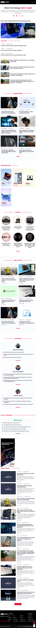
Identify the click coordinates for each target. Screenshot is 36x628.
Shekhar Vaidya (9, 48)
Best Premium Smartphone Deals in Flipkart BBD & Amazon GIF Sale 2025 (9, 151)
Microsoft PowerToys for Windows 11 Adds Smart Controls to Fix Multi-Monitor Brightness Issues (18, 381)
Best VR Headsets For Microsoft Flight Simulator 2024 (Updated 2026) (26, 132)
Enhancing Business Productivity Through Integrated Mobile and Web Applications (25, 526)
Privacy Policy (31, 619)
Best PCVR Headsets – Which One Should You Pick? (26, 112)
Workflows (20, 564)
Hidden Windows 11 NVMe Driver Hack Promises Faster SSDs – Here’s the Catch (18, 355)
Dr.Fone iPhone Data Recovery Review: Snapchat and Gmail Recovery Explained (22, 74)
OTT (14, 615)
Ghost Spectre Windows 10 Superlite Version (25, 580)
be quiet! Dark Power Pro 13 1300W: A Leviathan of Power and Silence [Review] (30, 228)
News (9, 615)
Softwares (19, 471)
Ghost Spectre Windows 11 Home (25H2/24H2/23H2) (24, 486)
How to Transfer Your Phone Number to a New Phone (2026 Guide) (22, 60)
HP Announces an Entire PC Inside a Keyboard (11, 50)
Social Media (15, 621)
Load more (18, 604)
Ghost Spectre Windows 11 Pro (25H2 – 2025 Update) (26, 474)
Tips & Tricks (4, 276)
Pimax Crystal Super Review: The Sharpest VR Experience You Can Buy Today (6, 228)
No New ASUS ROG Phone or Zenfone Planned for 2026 (13, 55)
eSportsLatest (4, 620)
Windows (28, 183)
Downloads (20, 483)
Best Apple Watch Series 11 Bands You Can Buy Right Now (9, 112)
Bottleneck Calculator (28, 626)
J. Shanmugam (4, 128)
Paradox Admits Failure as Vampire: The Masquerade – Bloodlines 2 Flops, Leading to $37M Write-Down (18, 378)
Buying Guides (23, 621)
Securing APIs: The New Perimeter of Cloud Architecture (26, 322)
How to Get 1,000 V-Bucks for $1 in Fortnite (12, 357)
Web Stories (22, 619)
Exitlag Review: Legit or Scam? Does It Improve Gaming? (6, 244)
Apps (19, 535)
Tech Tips (15, 619)
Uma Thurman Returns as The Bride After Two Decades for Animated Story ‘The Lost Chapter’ (18, 375)
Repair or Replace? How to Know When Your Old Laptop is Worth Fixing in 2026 (26, 280)
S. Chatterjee (21, 109)
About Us (30, 615)
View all (18, 156)
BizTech (19, 508)
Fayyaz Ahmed (28, 319)
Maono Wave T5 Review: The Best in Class (18, 227)
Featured (3, 48)
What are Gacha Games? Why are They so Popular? (15, 429)
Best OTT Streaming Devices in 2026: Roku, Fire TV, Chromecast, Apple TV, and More (9, 132)
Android (15, 183)
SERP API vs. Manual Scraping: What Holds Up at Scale (26, 300)
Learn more (18, 360)
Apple (3, 183)
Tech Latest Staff (11, 276)
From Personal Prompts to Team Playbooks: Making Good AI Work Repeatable (17, 402)
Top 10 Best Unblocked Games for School (12, 424)
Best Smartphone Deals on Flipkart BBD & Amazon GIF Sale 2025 (26, 151)
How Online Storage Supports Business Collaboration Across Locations (18, 404)
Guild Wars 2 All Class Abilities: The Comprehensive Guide (16, 431)
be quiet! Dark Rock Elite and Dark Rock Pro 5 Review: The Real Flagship (18, 245)
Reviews (14, 617)
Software (4, 203)
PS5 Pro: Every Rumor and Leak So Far (12, 422)
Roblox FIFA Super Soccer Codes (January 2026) (14, 352)
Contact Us (30, 617)
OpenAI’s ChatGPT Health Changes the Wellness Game (13, 45)
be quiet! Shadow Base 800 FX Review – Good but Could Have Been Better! (30, 245)
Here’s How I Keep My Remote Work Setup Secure (16, 21)
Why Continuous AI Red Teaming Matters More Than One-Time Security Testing (22, 67)
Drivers (21, 617)
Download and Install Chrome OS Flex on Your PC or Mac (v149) (8, 301)
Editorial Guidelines (32, 621)
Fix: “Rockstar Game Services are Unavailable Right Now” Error (17, 427)
